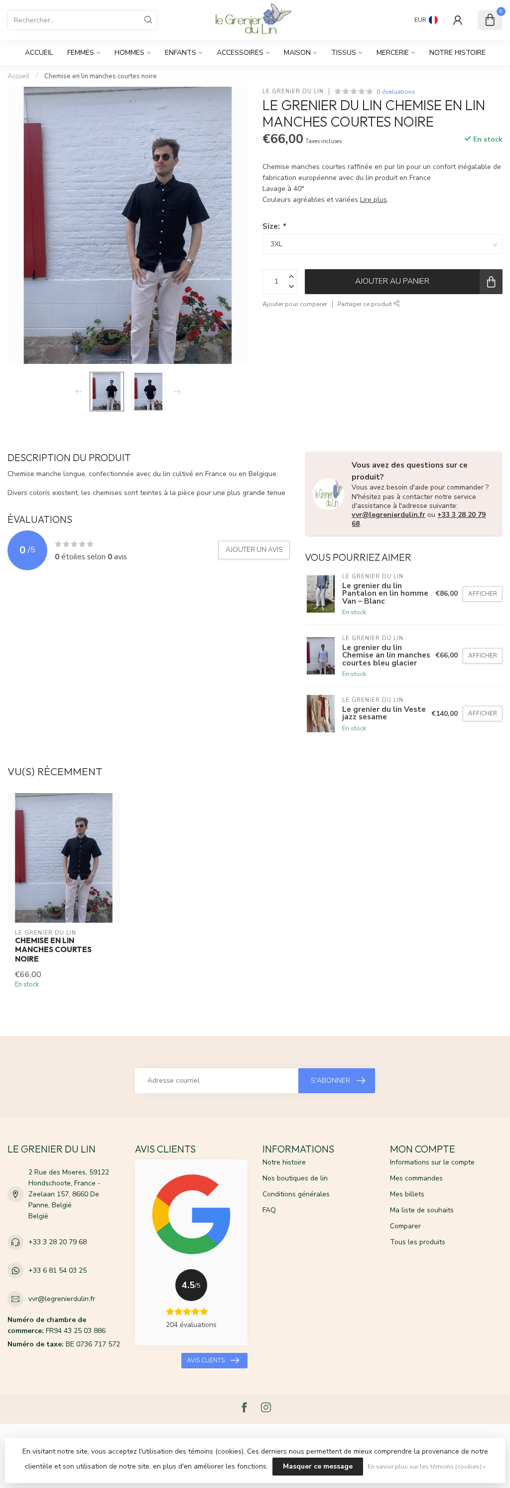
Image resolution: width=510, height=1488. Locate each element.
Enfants (180, 52)
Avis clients (206, 1360)
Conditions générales (296, 1194)
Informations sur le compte (432, 1162)
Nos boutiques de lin (295, 1178)
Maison (297, 52)
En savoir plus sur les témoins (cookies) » (427, 1466)
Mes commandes (416, 1178)
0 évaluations (396, 91)
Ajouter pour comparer (294, 304)
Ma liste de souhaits (422, 1210)
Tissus (343, 52)
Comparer (405, 1226)
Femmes (80, 52)
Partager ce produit (365, 304)
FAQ (269, 1210)
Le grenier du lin (293, 91)
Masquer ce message (318, 1466)
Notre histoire (457, 52)
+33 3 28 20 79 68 (57, 1242)
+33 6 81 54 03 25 (57, 1270)
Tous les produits (417, 1242)
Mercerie (393, 52)
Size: (273, 226)
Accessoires (240, 52)
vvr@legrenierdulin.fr (388, 514)
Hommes (129, 52)
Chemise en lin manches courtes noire (100, 76)
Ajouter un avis (254, 549)
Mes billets (407, 1194)
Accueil (39, 52)
